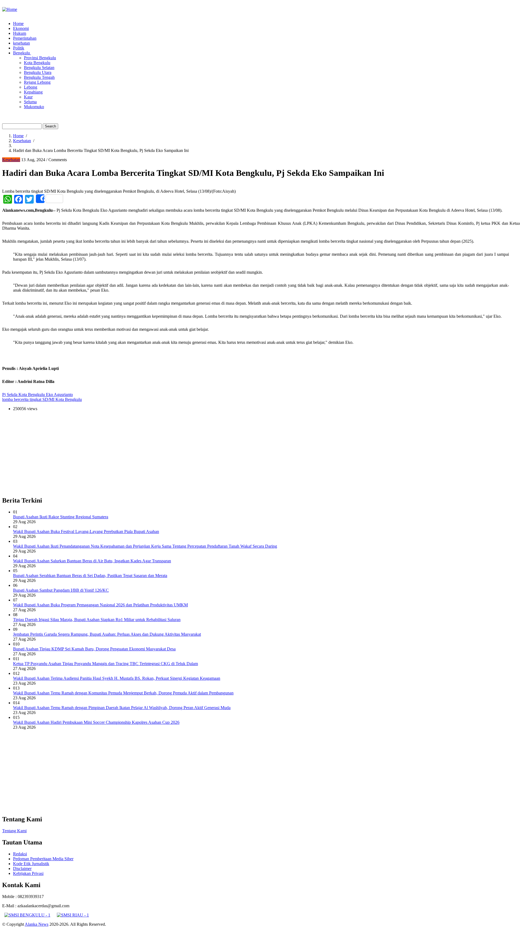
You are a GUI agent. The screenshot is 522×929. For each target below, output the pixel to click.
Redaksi (20, 854)
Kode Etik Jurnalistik (31, 863)
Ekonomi (21, 28)
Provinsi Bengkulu (40, 57)
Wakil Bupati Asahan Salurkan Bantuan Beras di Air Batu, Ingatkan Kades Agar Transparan (92, 561)
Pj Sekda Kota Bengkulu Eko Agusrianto (37, 394)
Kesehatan (22, 140)
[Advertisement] (165, 454)
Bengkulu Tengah (39, 77)
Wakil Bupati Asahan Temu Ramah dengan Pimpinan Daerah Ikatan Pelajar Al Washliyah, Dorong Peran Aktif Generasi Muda (122, 707)
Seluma (30, 101)
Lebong (30, 87)
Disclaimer (22, 868)
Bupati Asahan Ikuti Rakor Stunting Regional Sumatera (60, 517)
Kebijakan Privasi (28, 873)
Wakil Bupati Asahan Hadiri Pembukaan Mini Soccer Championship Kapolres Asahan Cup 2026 (96, 722)
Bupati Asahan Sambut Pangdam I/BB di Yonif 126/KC (61, 590)
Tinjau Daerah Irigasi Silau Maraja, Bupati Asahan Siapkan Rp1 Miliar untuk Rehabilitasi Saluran (97, 619)
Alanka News (36, 924)
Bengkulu (22, 53)
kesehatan (21, 43)
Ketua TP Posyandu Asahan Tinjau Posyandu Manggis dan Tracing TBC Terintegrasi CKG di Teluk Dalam (105, 663)
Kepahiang (33, 92)
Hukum (19, 33)
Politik (18, 48)
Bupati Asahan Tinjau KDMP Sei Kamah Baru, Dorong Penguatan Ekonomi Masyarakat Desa (94, 649)
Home (18, 23)
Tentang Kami (14, 830)
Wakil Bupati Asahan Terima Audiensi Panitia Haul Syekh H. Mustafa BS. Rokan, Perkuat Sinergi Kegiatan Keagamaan (116, 678)
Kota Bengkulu (37, 62)
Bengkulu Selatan (39, 67)
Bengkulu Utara (37, 72)
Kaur (28, 97)
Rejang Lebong (37, 82)
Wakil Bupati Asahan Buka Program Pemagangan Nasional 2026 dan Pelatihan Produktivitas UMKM (100, 605)
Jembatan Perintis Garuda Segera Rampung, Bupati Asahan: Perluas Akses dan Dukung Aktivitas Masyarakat (107, 634)
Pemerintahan (24, 38)
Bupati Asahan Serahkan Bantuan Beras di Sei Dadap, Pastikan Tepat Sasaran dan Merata (90, 575)
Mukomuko (34, 106)
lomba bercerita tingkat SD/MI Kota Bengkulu (42, 399)
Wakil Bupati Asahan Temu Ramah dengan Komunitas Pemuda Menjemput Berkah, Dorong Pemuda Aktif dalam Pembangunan (123, 693)
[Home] (9, 9)
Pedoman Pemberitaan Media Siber (43, 858)
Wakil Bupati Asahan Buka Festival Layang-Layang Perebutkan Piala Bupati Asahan (86, 531)
